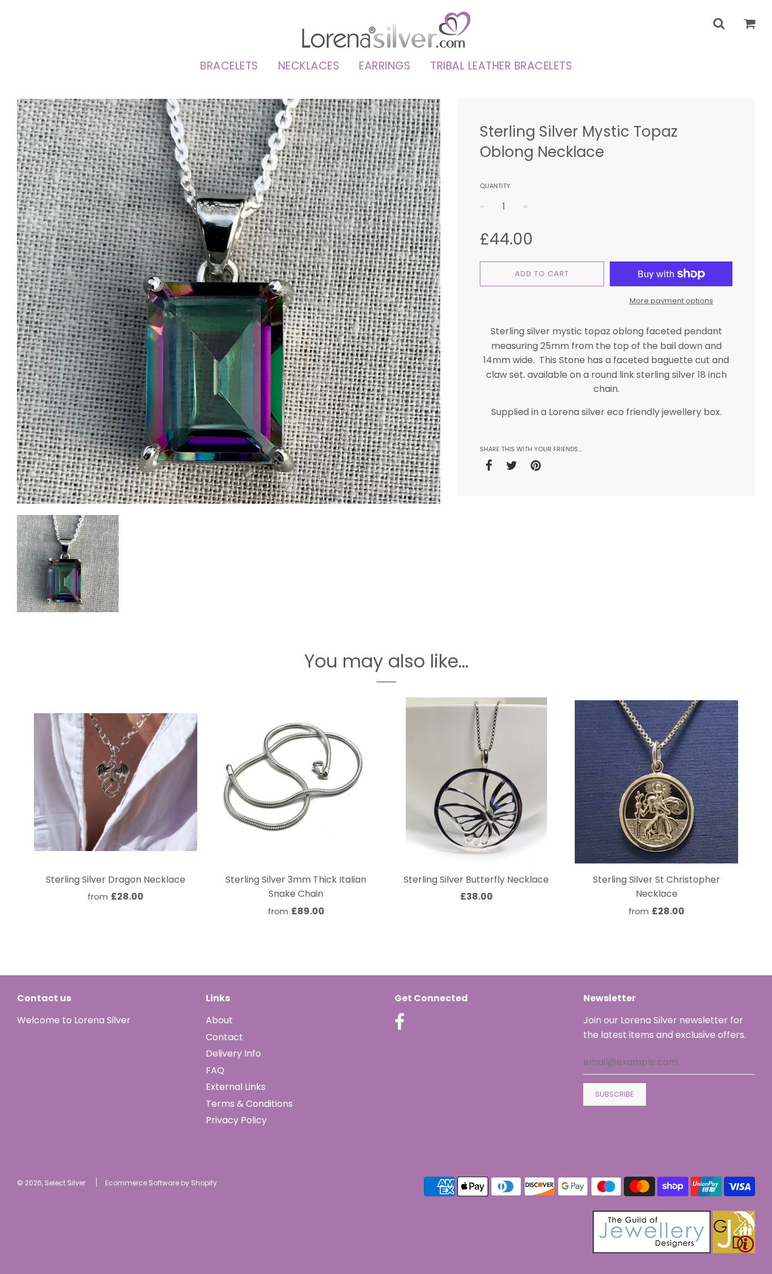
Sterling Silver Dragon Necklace (115, 879)
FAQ (215, 1070)
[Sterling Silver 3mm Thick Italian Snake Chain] (296, 782)
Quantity (495, 185)
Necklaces (309, 65)
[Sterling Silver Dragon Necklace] (115, 782)
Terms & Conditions (249, 1103)
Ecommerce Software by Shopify (161, 1183)
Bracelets (229, 65)
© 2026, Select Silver (51, 1183)
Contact (224, 1037)
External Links (236, 1086)
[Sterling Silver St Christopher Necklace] (656, 782)
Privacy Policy (236, 1120)
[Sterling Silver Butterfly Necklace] (476, 782)
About (219, 1020)
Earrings (384, 65)
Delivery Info (233, 1053)
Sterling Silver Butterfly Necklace (476, 879)
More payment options (671, 300)
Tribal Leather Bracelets (501, 65)
